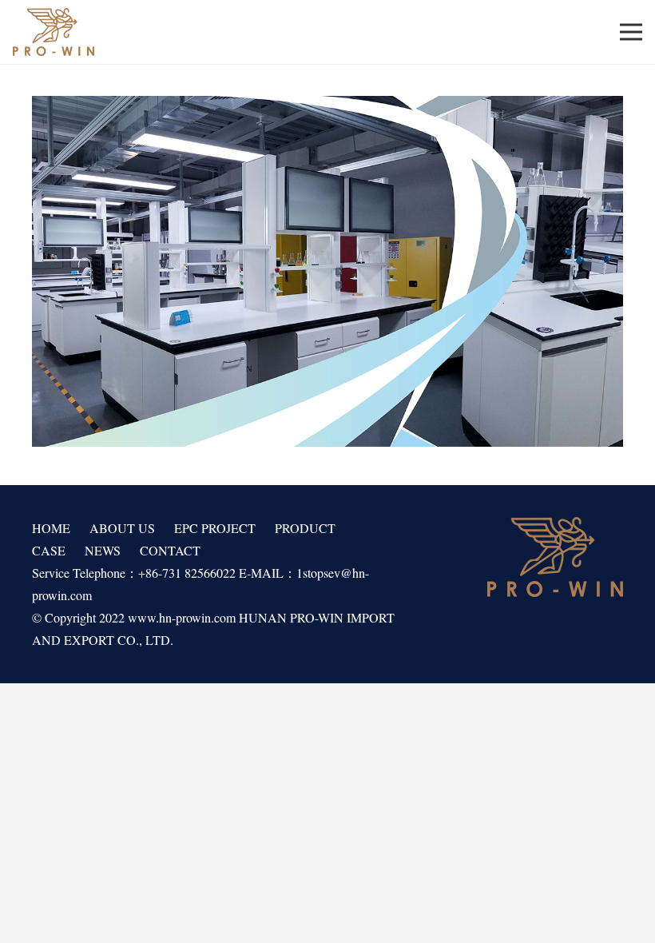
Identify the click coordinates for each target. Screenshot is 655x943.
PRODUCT (305, 527)
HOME (51, 527)
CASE (49, 550)
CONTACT (170, 550)
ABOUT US (122, 527)
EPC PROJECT (215, 527)
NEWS (103, 550)
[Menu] (631, 32)
